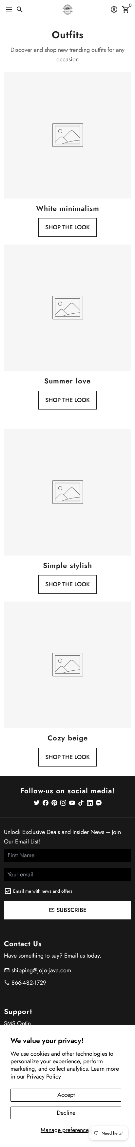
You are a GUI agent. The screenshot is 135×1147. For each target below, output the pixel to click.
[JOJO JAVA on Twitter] (37, 802)
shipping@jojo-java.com (37, 970)
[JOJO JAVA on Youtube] (72, 802)
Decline (66, 1113)
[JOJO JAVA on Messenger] (99, 802)
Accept (66, 1095)
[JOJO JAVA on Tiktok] (81, 802)
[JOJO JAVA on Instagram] (63, 802)
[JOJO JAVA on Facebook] (45, 802)
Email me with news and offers (42, 891)
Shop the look (67, 227)
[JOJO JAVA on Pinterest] (54, 802)
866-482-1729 (25, 982)
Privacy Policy (44, 1076)
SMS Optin (17, 1023)
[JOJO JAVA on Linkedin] (90, 802)
